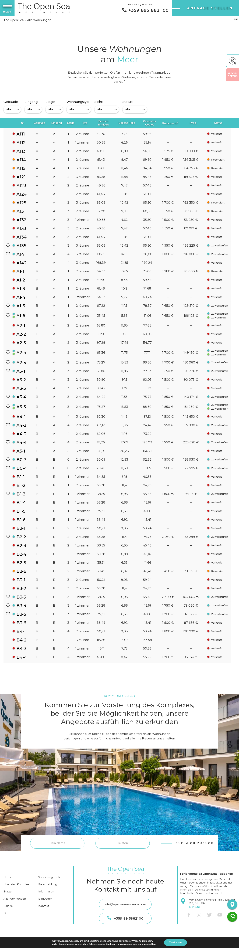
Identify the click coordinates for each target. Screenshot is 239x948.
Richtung (195, 906)
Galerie (8, 906)
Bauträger (45, 898)
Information (46, 891)
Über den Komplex (16, 884)
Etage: (50, 102)
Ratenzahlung (47, 884)
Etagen (8, 891)
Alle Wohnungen (14, 898)
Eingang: (31, 102)
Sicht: (98, 102)
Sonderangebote (49, 877)
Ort (5, 913)
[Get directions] (232, 904)
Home (7, 877)
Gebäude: (11, 102)
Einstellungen (66, 944)
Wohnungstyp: (77, 102)
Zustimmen (175, 942)
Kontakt (43, 906)
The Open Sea (13, 20)
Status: (127, 102)
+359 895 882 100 (148, 10)
